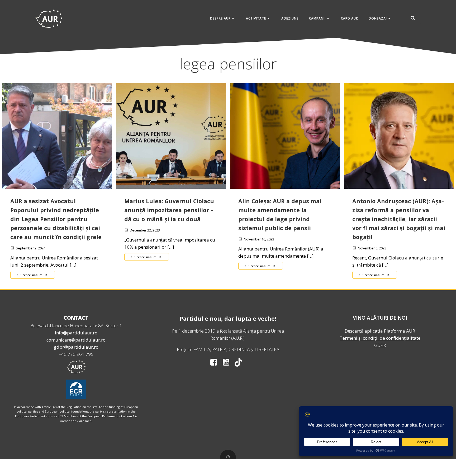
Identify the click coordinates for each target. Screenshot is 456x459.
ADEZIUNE (289, 18)
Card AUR (349, 18)
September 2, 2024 (30, 248)
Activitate (256, 18)
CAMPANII (317, 18)
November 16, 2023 (259, 239)
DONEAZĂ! (378, 18)
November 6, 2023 (372, 248)
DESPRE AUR (220, 18)
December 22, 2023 (145, 230)
